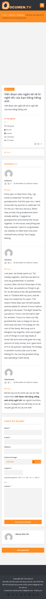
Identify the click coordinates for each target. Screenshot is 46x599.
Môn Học (11, 15)
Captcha (8, 468)
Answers (10, 137)
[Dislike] (38, 144)
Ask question (23, 550)
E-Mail (7, 437)
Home (4, 15)
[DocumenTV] (16, 5)
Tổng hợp (20, 15)
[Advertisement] (23, 54)
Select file (10, 462)
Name (7, 428)
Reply (9, 190)
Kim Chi (8, 130)
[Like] (35, 144)
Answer (7, 486)
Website (7, 447)
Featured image (10, 457)
